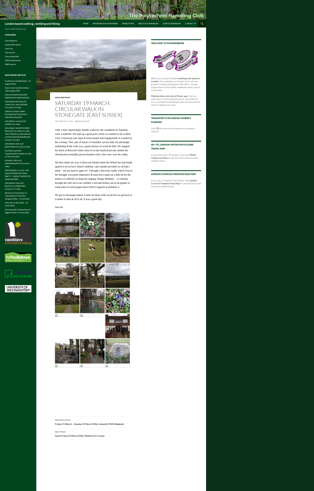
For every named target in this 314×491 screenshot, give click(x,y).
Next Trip (9, 48)
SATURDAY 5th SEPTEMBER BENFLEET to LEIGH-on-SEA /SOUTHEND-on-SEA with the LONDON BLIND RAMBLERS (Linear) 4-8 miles (18, 134)
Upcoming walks (12, 56)
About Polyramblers (148, 23)
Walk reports (62, 97)
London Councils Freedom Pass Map (174, 182)
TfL (158, 128)
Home (85, 23)
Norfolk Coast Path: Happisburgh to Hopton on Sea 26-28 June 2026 (18, 153)
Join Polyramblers (172, 23)
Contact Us (190, 23)
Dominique (83, 121)
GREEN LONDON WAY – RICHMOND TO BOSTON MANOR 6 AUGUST (16, 114)
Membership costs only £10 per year (169, 96)
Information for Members (105, 23)
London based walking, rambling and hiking (32, 23)
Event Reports (11, 40)
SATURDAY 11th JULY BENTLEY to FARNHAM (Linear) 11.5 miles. (15, 186)
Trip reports (10, 52)
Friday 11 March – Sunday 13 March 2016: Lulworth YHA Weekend (89, 422)
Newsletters (128, 23)
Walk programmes (12, 60)
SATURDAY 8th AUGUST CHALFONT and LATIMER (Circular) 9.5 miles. (16, 104)
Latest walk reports (13, 44)
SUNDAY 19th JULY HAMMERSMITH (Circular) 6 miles (17, 163)
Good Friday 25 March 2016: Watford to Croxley (80, 434)
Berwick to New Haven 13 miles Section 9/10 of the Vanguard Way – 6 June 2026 (17, 196)
